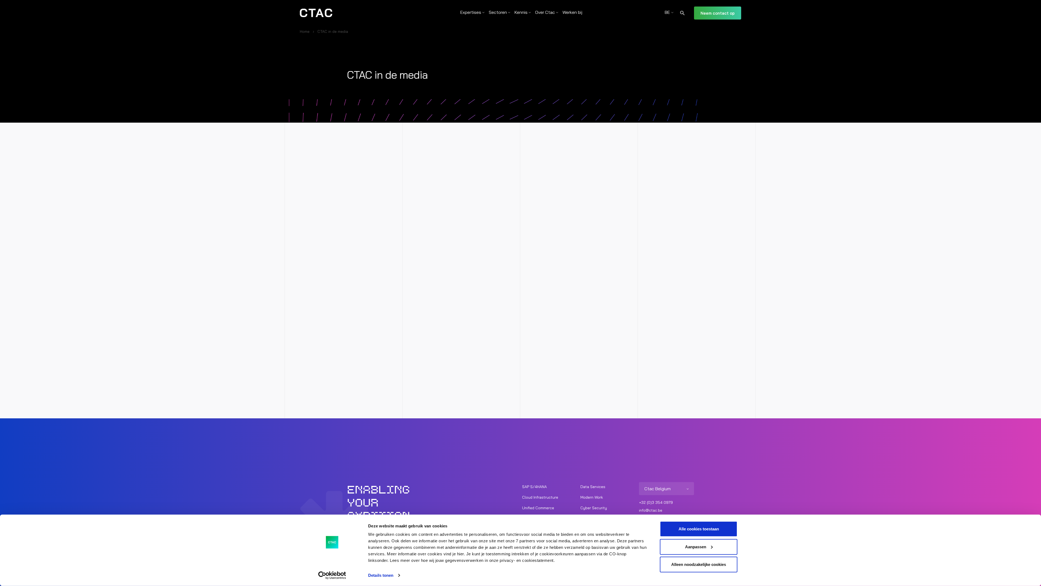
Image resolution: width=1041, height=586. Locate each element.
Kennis (521, 12)
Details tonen (380, 575)
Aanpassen (695, 546)
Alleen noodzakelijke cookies (698, 564)
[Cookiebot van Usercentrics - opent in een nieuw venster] (332, 575)
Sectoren (498, 12)
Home (305, 31)
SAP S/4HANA (534, 486)
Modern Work (591, 497)
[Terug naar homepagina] (316, 13)
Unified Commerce (538, 507)
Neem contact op (718, 13)
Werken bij (572, 12)
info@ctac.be (650, 510)
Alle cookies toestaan (699, 529)
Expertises (470, 12)
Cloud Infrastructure (540, 497)
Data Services (592, 486)
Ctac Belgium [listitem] (657, 488)
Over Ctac (545, 12)
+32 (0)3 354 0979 (656, 502)
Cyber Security (593, 507)
